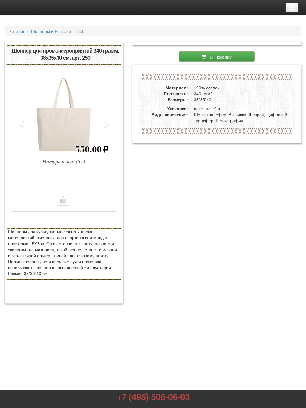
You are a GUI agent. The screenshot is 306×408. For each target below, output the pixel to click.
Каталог (17, 31)
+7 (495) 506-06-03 (153, 396)
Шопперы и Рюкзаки (51, 31)
